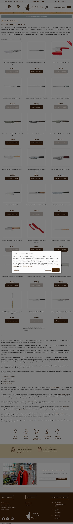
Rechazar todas (48, 270)
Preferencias (16, 270)
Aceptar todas (56, 270)
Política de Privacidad (27, 266)
